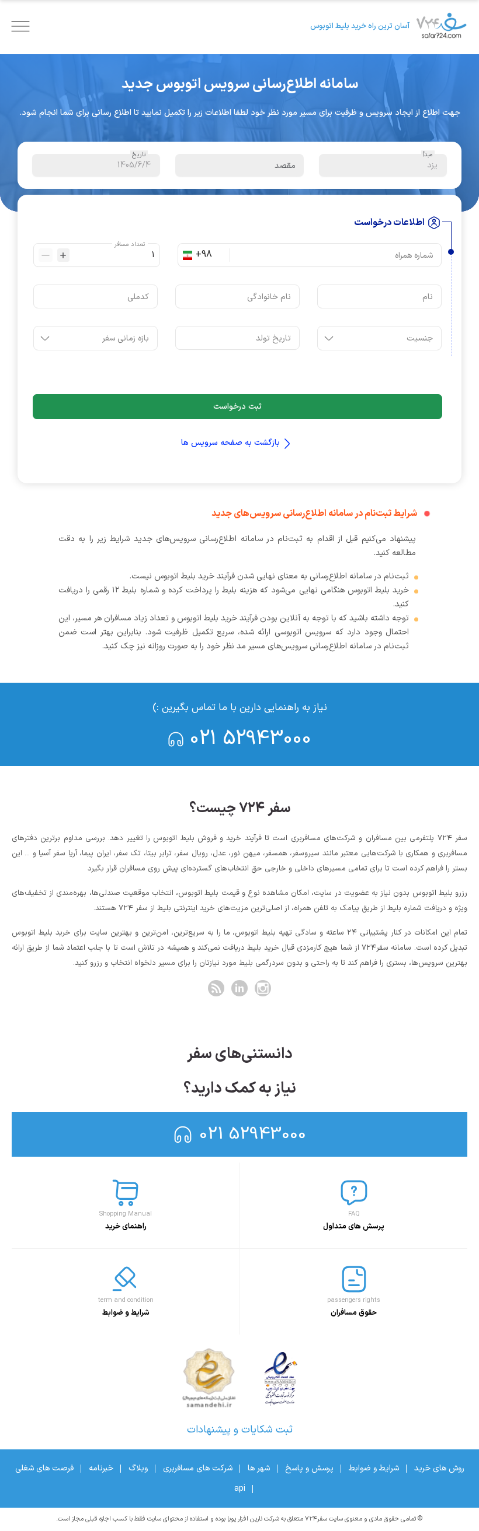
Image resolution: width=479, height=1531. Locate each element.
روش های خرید (439, 1468)
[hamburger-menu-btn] (20, 26)
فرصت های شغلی (44, 1468)
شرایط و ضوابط (374, 1468)
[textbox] (383, 165)
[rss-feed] (216, 988)
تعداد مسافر (129, 244)
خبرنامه (101, 1468)
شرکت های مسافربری (197, 1468)
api (239, 1489)
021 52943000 (250, 739)
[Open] (329, 338)
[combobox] (210, 255)
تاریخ (139, 154)
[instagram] (263, 988)
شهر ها (259, 1468)
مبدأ (428, 154)
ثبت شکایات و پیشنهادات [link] (240, 1430)
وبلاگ (138, 1468)
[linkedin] (239, 988)
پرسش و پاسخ (309, 1468)
